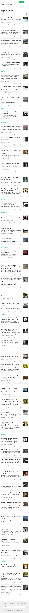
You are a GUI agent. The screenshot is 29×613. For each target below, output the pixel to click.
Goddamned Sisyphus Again (9, 18)
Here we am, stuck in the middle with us (10, 206)
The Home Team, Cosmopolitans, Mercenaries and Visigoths (10, 75)
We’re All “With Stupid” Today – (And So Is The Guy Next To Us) (10, 318)
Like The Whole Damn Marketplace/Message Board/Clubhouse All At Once (9, 424)
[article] (14, 21)
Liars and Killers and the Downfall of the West (11, 127)
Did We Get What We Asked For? (8, 566)
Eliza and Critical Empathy (8, 294)
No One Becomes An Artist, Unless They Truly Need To (10, 344)
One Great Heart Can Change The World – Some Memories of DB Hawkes (10, 152)
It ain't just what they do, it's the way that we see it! (10, 520)
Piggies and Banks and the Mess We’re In (10, 164)
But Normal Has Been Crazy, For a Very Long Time (10, 411)
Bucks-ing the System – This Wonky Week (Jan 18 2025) (11, 528)
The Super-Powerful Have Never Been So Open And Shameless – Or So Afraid (10, 90)
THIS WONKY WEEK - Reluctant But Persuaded (11, 586)
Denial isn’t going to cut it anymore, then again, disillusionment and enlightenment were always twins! (10, 333)
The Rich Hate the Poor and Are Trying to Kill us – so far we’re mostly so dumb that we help (10, 130)
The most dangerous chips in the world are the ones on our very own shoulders (11, 42)
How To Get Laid (5, 216)
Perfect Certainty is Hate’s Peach (10, 375)
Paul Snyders (7, 22)
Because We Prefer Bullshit (9, 30)
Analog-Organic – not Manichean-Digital (11, 517)
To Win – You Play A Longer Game (10, 483)
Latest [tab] (3, 14)
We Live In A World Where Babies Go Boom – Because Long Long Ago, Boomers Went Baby (11, 357)
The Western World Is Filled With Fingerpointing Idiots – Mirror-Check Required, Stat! (9, 116)
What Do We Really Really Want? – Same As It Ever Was (10, 365)
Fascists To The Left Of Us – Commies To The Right (9, 203)
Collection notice (23, 603)
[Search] (26, 14)
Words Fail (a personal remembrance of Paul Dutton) (9, 341)
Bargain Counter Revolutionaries (10, 62)
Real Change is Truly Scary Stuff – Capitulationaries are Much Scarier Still (10, 368)
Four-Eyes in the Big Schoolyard (10, 449)
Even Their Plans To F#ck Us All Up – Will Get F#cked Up (11, 87)
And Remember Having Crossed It (10, 459)
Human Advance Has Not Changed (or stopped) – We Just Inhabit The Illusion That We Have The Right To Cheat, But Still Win (11, 485)
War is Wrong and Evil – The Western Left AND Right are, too (10, 330)
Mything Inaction (6, 228)
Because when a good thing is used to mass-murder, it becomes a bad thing (11, 279)
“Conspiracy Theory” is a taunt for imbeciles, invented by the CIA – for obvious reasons (9, 167)
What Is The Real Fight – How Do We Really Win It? (11, 98)
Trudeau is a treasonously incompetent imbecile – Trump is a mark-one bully (10, 543)
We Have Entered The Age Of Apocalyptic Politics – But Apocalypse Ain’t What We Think (10, 55)
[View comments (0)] (9, 24)
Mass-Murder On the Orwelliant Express (10, 472)
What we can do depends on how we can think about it (10, 296)
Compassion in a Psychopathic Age (11, 40)
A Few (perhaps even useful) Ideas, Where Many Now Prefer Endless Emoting (11, 415)
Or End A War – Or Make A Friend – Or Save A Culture (11, 218)
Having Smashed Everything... (9, 52)
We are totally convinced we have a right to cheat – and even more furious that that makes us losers (11, 392)
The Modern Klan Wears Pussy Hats (9, 140)
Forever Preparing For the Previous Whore (11, 503)
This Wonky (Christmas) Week (9, 565)
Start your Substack (11, 606)
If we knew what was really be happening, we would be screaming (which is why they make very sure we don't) (11, 270)
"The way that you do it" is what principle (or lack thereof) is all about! (10, 428)
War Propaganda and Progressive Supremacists (10, 138)
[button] (2, 4)
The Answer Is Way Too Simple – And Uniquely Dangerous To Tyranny (9, 101)
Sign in (26, 1)
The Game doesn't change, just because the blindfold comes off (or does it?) (11, 532)
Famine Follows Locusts (8, 354)
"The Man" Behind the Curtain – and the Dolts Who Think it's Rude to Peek (11, 574)
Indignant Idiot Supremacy (9, 238)
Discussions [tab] (11, 14)
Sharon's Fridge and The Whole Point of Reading (10, 438)
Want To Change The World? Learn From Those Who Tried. (10, 65)
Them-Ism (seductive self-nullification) (8, 112)
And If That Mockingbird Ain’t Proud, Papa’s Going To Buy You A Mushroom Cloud (10, 266)
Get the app (21, 606)
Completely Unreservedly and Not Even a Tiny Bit (11, 251)
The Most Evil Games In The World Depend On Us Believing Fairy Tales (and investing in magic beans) (11, 231)
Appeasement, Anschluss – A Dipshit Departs (9, 540)
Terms (17, 603)
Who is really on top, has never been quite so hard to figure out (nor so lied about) (11, 403)
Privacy (13, 603)
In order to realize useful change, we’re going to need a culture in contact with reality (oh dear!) (10, 322)
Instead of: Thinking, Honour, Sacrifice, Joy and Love (9, 389)
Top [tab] (7, 14)
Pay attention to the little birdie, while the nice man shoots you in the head (10, 32)
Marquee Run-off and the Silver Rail (11, 493)
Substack (8, 610)
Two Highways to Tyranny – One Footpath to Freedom (10, 189)
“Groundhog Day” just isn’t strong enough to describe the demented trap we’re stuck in (11, 20)
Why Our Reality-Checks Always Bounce (10, 304)
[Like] (2, 510)
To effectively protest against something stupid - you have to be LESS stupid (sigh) (10, 452)
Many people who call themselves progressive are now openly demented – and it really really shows (10, 255)
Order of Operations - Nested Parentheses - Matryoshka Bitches (11, 400)
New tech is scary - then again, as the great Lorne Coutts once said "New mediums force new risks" (11, 590)
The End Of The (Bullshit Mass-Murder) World (9, 178)
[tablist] (8, 14)
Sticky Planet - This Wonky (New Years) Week (10, 551)
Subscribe (21, 1)
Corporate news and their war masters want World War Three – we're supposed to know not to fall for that (11, 578)
